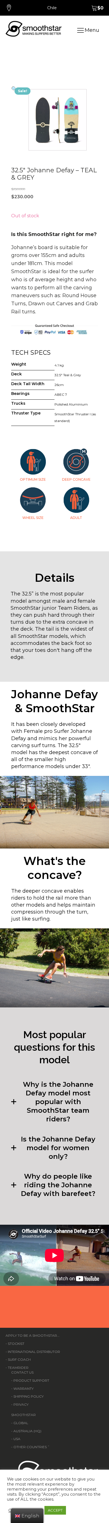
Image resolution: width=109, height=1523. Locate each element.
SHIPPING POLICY (28, 1396)
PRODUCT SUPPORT (31, 1380)
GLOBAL (20, 1423)
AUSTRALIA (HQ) (27, 1431)
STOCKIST (16, 1343)
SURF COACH (19, 1359)
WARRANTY (23, 1388)
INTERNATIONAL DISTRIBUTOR (34, 1352)
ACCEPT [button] (55, 1510)
